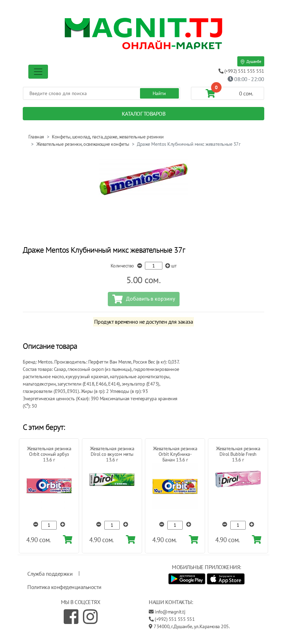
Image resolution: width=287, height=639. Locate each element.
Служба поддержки (49, 573)
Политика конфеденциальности (64, 586)
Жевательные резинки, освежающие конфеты (82, 144)
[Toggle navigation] (38, 72)
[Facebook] (71, 616)
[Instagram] (90, 616)
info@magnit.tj (170, 612)
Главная (36, 137)
